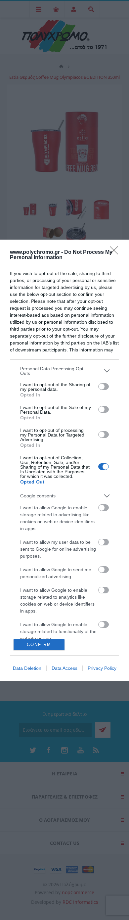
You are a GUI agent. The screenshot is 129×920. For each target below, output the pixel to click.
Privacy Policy (102, 668)
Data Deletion (27, 668)
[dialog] (64, 460)
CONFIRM (39, 644)
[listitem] (64, 371)
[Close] (116, 252)
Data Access (64, 668)
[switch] (103, 386)
